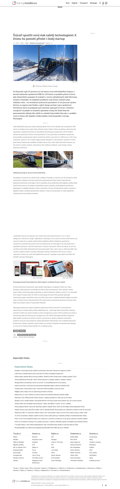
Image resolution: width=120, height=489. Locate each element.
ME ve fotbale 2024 (19, 447)
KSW (52, 447)
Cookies (44, 483)
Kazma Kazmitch (75, 445)
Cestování (37, 468)
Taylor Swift (74, 455)
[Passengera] (27, 269)
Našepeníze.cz (45, 470)
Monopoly (92, 445)
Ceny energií (17, 453)
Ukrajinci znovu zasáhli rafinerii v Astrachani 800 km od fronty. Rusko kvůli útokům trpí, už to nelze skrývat (48, 400)
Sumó (53, 453)
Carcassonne (93, 437)
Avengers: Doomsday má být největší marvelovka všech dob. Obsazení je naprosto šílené (43, 370)
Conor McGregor (56, 460)
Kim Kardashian (75, 447)
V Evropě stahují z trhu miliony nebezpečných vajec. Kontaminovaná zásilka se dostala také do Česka (46, 425)
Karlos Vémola (55, 455)
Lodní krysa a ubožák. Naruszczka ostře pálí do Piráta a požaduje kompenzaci (39, 373)
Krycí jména (93, 453)
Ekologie (93, 3)
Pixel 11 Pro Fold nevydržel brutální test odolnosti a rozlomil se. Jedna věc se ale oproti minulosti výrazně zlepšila (51, 419)
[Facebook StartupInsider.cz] (102, 485)
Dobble (91, 447)
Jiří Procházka (55, 458)
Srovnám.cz (54, 470)
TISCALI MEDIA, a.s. (50, 485)
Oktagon (54, 439)
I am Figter (54, 450)
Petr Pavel (73, 439)
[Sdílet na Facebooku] (14, 331)
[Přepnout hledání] (100, 3)
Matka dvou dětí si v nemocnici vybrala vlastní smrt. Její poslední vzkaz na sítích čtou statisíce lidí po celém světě (51, 413)
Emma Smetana (75, 458)
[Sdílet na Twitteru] (17, 331)
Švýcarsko (24, 335)
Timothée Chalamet (76, 460)
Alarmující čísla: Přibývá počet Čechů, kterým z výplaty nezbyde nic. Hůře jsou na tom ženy (43, 397)
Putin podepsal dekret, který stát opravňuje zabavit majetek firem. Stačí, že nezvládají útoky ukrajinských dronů (50, 407)
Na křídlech (92, 455)
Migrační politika (18, 445)
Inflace (15, 437)
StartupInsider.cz (65, 470)
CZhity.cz (37, 470)
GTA (33, 445)
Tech (67, 3)
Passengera (32, 335)
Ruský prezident (18, 450)
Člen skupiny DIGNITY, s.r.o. (62, 485)
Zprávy (22, 468)
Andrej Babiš (74, 437)
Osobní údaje (50, 483)
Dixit (90, 450)
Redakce (39, 483)
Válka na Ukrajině (18, 442)
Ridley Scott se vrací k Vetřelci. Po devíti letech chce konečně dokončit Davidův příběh (42, 394)
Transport (84, 3)
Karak (91, 458)
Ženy (31, 468)
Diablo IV (35, 447)
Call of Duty (36, 455)
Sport (27, 468)
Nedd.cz (98, 468)
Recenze (34, 437)
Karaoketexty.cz (81, 468)
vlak (19, 335)
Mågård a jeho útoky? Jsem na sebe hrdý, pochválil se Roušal (33, 391)
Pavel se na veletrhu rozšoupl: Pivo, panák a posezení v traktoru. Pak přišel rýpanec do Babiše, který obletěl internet (51, 422)
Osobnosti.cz (75, 433)
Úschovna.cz (91, 468)
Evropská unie (17, 455)
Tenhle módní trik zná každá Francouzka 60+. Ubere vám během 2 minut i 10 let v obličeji (43, 403)
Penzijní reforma (18, 458)
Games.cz (36, 433)
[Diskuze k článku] (52, 43)
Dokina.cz (30, 470)
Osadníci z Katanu (95, 442)
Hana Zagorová (75, 442)
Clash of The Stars (57, 442)
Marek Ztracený (75, 453)
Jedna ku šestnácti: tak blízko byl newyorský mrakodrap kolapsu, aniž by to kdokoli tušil (42, 385)
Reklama (33, 483)
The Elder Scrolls (37, 458)
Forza (34, 450)
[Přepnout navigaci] (103, 3)
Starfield (35, 442)
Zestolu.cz (93, 433)
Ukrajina (15, 439)
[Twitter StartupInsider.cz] (105, 485)
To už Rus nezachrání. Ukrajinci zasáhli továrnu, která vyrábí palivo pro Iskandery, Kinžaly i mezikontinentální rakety (51, 416)
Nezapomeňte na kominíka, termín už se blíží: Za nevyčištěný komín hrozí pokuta (40, 382)
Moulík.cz (16, 470)
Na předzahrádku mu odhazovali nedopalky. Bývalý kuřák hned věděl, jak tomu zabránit (42, 428)
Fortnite (34, 453)
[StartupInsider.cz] (24, 3)
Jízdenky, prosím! (94, 460)
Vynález (15, 460)
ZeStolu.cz (62, 468)
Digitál (74, 3)
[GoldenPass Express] (27, 159)
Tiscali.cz (17, 433)
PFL (52, 445)
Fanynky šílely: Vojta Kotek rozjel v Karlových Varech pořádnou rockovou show (39, 388)
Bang (91, 439)
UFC (52, 437)
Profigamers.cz (53, 468)
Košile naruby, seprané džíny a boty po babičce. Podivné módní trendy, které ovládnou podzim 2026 (45, 376)
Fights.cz (55, 433)
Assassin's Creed (37, 439)
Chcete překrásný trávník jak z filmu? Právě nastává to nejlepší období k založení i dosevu (43, 379)
